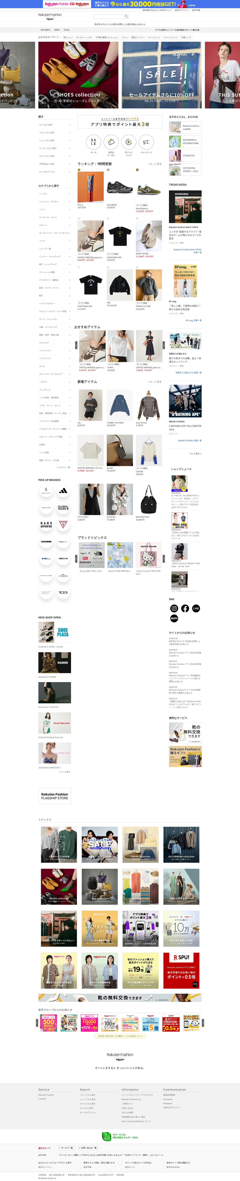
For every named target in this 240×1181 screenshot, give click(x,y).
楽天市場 (196, 10)
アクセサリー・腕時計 (49, 280)
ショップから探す (47, 140)
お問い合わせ (127, 1108)
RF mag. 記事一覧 (194, 320)
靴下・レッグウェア (48, 264)
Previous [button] (38, 75)
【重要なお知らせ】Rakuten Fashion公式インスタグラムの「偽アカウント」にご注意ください (185, 704)
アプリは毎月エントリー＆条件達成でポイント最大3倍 (177, 30)
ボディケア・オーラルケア (51, 374)
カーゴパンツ (154, 37)
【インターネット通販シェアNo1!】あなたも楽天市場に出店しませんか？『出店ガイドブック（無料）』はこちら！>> (110, 1155)
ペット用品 (44, 452)
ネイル (42, 366)
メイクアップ (45, 358)
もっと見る (65, 771)
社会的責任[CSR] (105, 1175)
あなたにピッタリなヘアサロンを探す (55, 1162)
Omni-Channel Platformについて (136, 1121)
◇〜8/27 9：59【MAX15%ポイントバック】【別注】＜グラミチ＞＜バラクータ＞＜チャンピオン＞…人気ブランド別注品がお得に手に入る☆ (185, 501)
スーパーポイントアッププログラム (137, 1095)
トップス (43, 194)
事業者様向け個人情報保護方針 (81, 1175)
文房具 (42, 444)
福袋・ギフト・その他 (49, 460)
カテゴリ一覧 (64, 467)
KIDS (67, 29)
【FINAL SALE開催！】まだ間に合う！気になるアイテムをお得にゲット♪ (185, 535)
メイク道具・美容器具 (49, 397)
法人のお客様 (127, 1112)
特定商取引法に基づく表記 (133, 1117)
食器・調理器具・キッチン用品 (53, 413)
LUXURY (42, 1099)
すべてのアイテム (47, 171)
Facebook (167, 1099)
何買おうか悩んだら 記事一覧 (189, 372)
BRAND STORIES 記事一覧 (190, 440)
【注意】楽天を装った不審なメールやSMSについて (120, 1036)
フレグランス (45, 389)
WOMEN (45, 29)
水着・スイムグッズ (48, 327)
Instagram (167, 1103)
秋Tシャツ (68, 37)
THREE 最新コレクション (107, 37)
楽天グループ (181, 10)
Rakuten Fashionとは (131, 1099)
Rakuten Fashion (63, 16)
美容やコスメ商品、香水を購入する (99, 1162)
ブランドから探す (47, 132)
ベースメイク (45, 350)
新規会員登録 (169, 1095)
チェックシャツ (171, 37)
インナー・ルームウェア (50, 256)
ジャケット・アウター (49, 201)
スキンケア (44, 342)
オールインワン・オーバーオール (54, 233)
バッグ (42, 241)
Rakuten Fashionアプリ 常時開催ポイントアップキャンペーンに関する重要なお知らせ (184, 678)
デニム (125, 37)
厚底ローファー (138, 37)
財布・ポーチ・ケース (49, 288)
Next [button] (202, 75)
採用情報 (120, 1175)
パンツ (42, 209)
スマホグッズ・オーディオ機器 (53, 429)
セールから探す (46, 124)
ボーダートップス (84, 37)
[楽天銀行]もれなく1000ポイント (157, 10)
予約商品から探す (47, 164)
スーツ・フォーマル (48, 319)
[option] (78, 75)
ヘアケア (43, 382)
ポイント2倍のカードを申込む (138, 1162)
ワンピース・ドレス (48, 217)
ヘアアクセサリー (47, 303)
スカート (43, 225)
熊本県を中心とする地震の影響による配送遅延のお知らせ (120, 24)
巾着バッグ (186, 37)
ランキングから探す (48, 148)
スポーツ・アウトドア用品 (51, 437)
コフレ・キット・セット (50, 405)
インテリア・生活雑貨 (49, 421)
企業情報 (42, 1175)
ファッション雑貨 (47, 272)
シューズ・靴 (45, 248)
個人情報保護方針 (57, 1175)
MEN (57, 29)
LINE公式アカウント (172, 1107)
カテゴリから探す (47, 156)
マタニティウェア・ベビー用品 (53, 311)
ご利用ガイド (127, 1103)
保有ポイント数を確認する (178, 1162)
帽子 (41, 295)
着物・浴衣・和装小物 (49, 335)
